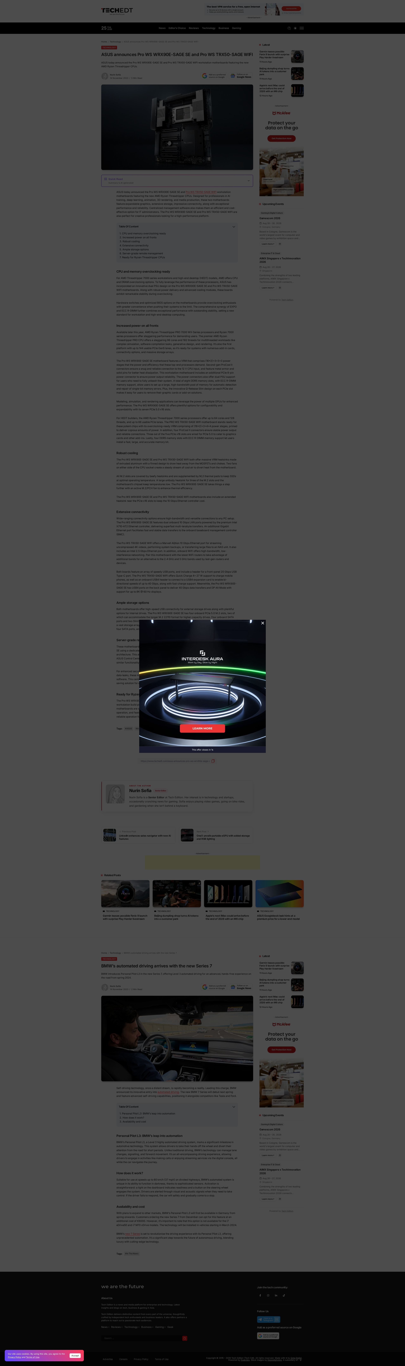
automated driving (168, 1092)
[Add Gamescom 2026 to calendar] (280, 244)
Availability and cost (134, 1121)
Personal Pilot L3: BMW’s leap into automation (148, 1113)
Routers (158, 728)
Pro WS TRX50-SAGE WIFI (201, 192)
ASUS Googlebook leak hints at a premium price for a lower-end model (278, 917)
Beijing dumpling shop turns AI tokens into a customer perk (274, 71)
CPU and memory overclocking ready (144, 233)
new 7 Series (132, 1233)
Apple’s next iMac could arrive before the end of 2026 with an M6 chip (271, 88)
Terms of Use (32, 1357)
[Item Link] (297, 56)
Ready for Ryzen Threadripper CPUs (143, 257)
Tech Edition (287, 300)
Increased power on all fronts (139, 237)
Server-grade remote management (142, 253)
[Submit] (184, 1338)
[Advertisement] (202, 862)
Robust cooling (131, 241)
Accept (75, 1355)
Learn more (269, 243)
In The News (143, 728)
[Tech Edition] (117, 11)
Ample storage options (135, 249)
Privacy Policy (14, 1357)
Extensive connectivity (135, 245)
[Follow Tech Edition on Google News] (240, 76)
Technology (115, 42)
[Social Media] (260, 1295)
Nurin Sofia (115, 75)
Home (104, 42)
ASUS (129, 728)
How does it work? (133, 1117)
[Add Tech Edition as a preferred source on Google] (214, 76)
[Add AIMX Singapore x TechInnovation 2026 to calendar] (280, 288)
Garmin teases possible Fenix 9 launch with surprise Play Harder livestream (274, 54)
